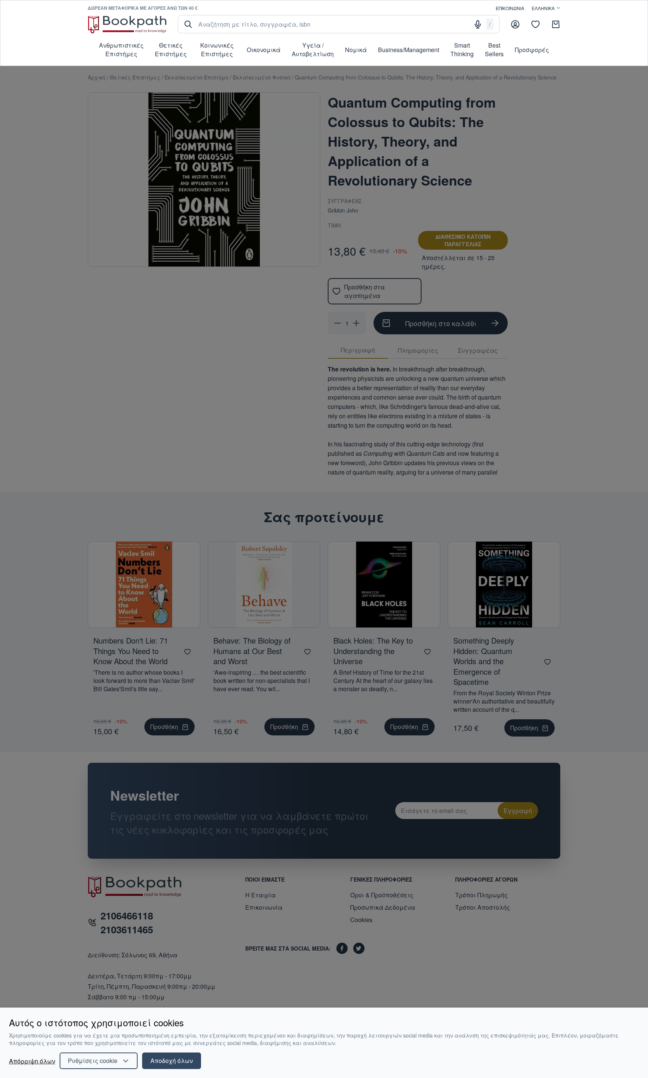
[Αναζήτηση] (188, 24)
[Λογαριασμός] (515, 24)
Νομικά (356, 49)
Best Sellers (494, 49)
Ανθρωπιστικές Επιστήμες (121, 49)
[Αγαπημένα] (535, 24)
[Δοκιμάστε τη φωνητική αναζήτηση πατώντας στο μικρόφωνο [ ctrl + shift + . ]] (477, 24)
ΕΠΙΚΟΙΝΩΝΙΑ (510, 8)
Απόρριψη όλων (32, 1061)
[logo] (127, 24)
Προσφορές (532, 49)
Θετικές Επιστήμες (171, 49)
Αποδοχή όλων (171, 1060)
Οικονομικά (263, 49)
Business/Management (408, 49)
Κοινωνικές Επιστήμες (217, 49)
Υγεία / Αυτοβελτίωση (313, 49)
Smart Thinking (462, 49)
